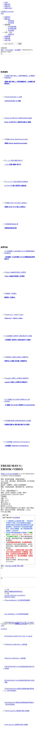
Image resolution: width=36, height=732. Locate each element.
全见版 (14, 566)
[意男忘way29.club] (7, 11)
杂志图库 (18, 50)
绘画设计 (7, 17)
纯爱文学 (7, 6)
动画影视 (7, 36)
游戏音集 (7, 38)
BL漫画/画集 (12, 26)
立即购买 (17, 517)
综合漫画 (11, 30)
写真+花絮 (20, 566)
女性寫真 (11, 22)
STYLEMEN (9, 50)
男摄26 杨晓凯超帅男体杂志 (13, 591)
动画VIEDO (8, 8)
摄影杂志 (7, 4)
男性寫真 (11, 21)
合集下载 (7, 40)
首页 (2, 13)
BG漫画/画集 (12, 28)
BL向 (6, 2)
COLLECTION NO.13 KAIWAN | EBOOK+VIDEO (14, 596)
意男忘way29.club (6, 474)
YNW (2, 625)
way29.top (4, 629)
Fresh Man (8, 566)
